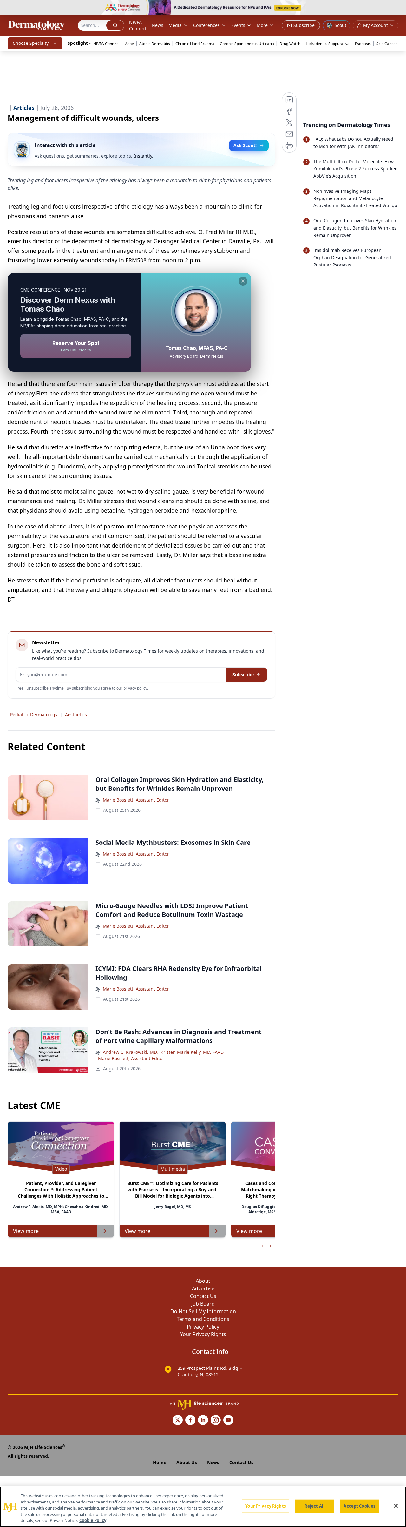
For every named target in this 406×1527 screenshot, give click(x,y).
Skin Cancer (386, 43)
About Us (186, 1462)
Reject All (314, 1506)
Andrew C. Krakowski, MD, (130, 1052)
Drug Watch (289, 43)
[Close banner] (397, 8)
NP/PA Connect (138, 25)
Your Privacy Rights (203, 1334)
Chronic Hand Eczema (194, 43)
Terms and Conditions (203, 1318)
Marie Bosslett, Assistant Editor (136, 800)
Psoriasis (363, 43)
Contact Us (203, 1296)
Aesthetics (76, 714)
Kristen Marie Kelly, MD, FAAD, (192, 1052)
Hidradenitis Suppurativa (328, 43)
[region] (203, 1506)
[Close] (396, 1506)
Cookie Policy (92, 1520)
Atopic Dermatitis (154, 43)
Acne (129, 43)
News (157, 25)
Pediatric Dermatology (33, 714)
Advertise (203, 1288)
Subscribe (243, 674)
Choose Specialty (31, 43)
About (203, 1280)
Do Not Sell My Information (203, 1311)
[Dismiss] (243, 281)
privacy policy (135, 688)
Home (159, 1462)
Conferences (206, 25)
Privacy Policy (203, 1326)
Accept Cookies (359, 1506)
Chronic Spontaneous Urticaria (247, 43)
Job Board (203, 1303)
